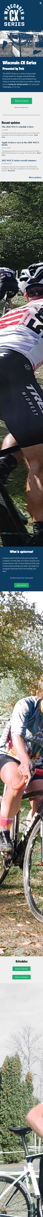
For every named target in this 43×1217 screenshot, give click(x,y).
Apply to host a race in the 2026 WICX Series (20, 143)
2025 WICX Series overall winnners (19, 160)
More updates (35, 177)
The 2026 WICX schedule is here (18, 127)
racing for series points (18, 84)
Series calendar (21, 969)
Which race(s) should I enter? (21, 107)
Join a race (21, 101)
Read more (11, 171)
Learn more (21, 585)
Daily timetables (21, 977)
